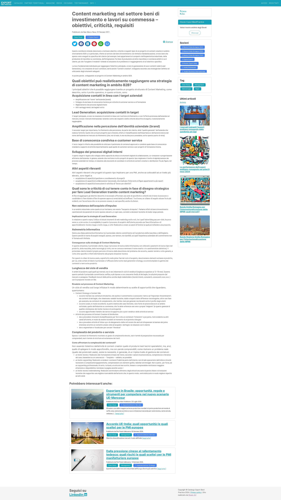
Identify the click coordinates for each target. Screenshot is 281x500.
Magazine (50, 3)
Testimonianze (81, 3)
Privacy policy (196, 492)
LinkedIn (76, 495)
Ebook (59, 3)
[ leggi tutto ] (119, 413)
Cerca (184, 11)
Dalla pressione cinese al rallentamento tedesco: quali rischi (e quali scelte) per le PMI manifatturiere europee (138, 454)
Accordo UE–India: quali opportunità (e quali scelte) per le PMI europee (137, 425)
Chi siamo (68, 3)
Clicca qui (194, 33)
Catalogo (18, 3)
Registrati (274, 3)
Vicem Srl (192, 495)
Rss (183, 14)
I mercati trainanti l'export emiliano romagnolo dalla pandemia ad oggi (192, 129)
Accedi (264, 3)
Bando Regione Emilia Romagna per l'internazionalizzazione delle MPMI (195, 239)
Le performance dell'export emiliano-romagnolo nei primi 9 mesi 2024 (195, 169)
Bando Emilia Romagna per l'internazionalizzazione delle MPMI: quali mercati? (194, 209)
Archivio (183, 102)
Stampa (169, 42)
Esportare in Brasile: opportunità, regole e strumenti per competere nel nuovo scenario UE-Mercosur (137, 394)
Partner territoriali (34, 3)
